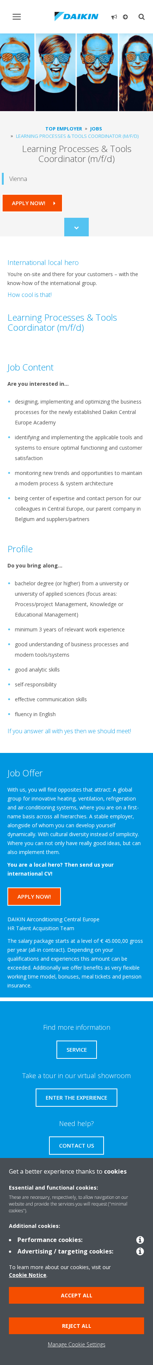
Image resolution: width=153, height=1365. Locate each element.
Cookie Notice (27, 1274)
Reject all (76, 1325)
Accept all (76, 1295)
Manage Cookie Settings (76, 1344)
